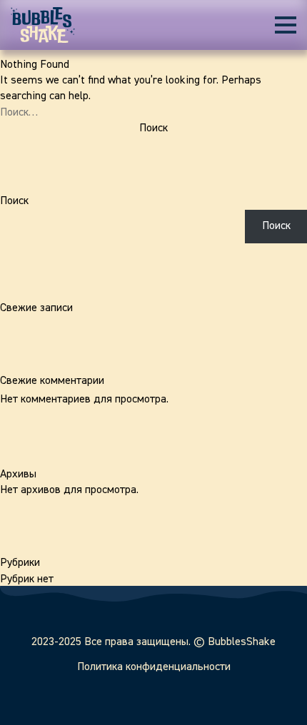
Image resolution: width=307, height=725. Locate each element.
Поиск (14, 201)
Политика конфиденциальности (154, 667)
